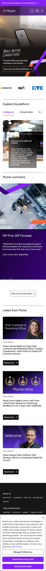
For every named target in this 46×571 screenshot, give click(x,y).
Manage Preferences (23, 552)
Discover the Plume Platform (16, 69)
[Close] (43, 517)
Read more (9, 363)
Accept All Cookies (23, 566)
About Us (7, 494)
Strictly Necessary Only (23, 559)
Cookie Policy (15, 547)
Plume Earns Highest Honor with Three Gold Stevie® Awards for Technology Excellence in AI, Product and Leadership (22, 403)
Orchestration (26, 112)
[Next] (10, 280)
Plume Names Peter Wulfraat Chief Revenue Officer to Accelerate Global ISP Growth (22, 457)
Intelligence (8, 112)
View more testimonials (21, 293)
